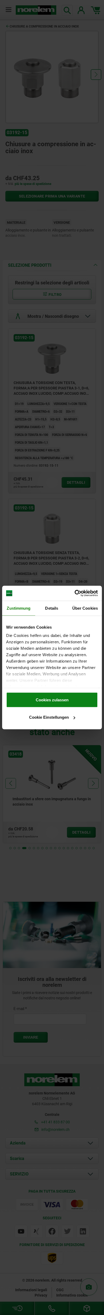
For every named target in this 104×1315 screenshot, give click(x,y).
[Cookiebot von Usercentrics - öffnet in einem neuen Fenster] (75, 593)
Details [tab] (51, 608)
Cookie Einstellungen (49, 717)
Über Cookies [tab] (85, 608)
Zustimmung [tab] (18, 608)
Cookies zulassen (52, 699)
